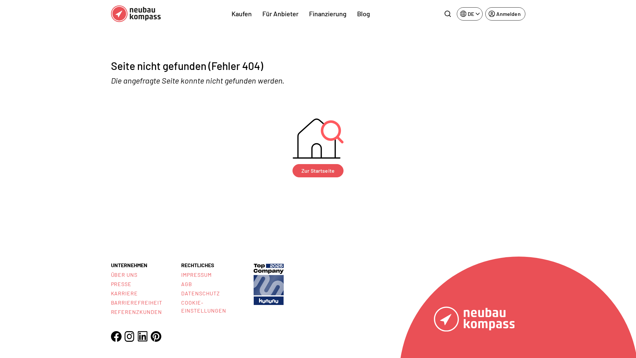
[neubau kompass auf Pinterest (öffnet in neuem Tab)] (156, 336)
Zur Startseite (318, 170)
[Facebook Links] (116, 336)
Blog (363, 14)
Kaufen (242, 14)
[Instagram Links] (129, 336)
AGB (186, 284)
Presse (121, 284)
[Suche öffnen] (447, 14)
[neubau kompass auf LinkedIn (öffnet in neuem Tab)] (142, 336)
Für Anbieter (280, 14)
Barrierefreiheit (136, 302)
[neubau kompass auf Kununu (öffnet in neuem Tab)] (269, 283)
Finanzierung (327, 14)
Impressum (196, 274)
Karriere (124, 293)
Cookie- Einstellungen (203, 306)
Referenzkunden (136, 312)
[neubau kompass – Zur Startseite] (136, 13)
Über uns (124, 274)
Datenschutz (200, 293)
